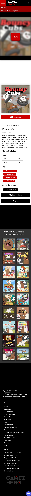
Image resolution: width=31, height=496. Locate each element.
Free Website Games (10, 427)
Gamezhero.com (21, 391)
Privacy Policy (8, 417)
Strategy (6, 443)
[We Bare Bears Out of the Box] (22, 313)
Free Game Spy (8, 435)
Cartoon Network (11, 189)
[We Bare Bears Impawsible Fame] (8, 327)
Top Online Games (9, 437)
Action (6, 445)
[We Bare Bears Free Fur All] (8, 313)
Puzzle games (10, 174)
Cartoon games (10, 171)
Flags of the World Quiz (11, 458)
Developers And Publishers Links (14, 432)
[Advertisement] (15, 72)
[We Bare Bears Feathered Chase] (22, 354)
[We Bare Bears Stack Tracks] (22, 285)
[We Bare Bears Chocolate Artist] (8, 299)
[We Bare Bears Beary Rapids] (22, 299)
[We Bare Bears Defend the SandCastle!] (8, 272)
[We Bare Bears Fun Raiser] (22, 258)
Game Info (17, 117)
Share (17, 201)
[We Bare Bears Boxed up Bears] (22, 244)
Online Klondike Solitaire (11, 468)
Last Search (7, 440)
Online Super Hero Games (12, 460)
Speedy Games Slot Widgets (12, 452)
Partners (6, 430)
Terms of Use (8, 419)
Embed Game (17, 195)
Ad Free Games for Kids (11, 455)
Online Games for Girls (10, 463)
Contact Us (7, 409)
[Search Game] (28, 3)
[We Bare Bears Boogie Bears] (8, 354)
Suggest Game (8, 411)
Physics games (10, 177)
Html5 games (10, 180)
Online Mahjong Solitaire (11, 466)
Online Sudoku (8, 471)
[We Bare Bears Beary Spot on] (22, 327)
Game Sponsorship (9, 414)
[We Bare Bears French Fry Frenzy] (8, 285)
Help (5, 422)
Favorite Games (8, 424)
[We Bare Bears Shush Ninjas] (8, 340)
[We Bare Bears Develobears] (8, 258)
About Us (7, 406)
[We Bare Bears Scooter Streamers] (22, 272)
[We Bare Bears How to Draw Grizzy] (8, 244)
